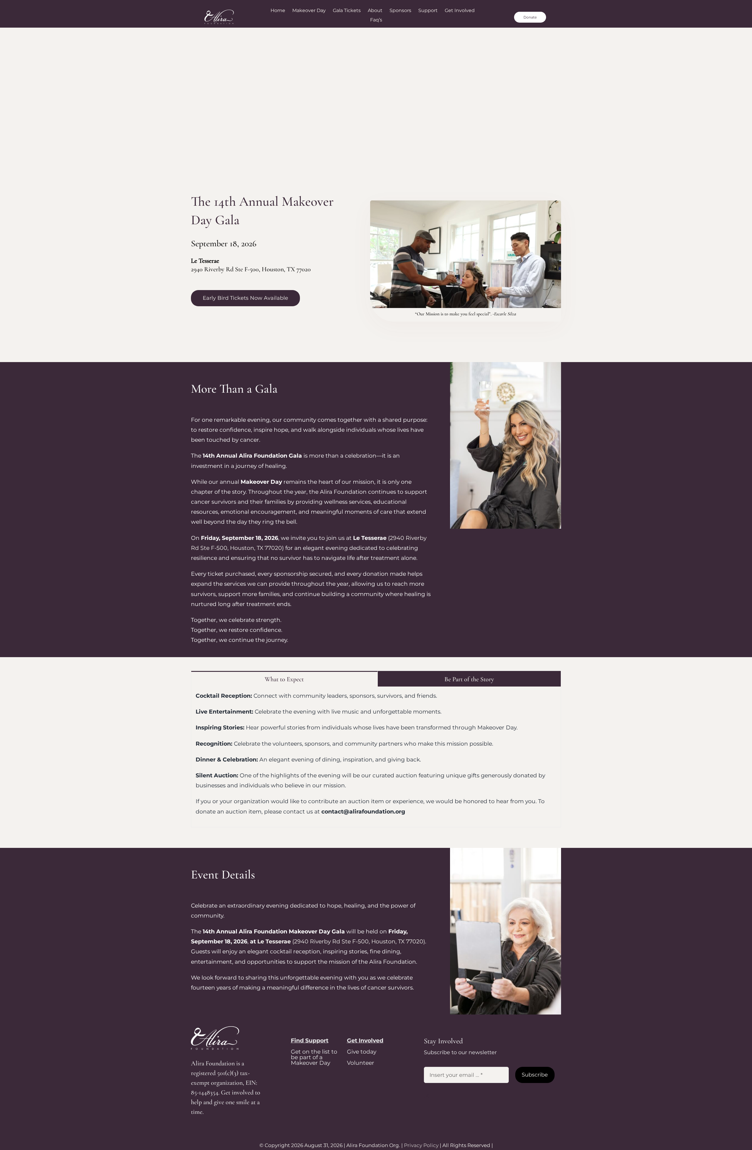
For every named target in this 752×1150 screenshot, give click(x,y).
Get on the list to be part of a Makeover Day (314, 1057)
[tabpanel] (376, 757)
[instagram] (426, 1096)
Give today (361, 1051)
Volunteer (360, 1062)
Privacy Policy (421, 1145)
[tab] (284, 679)
